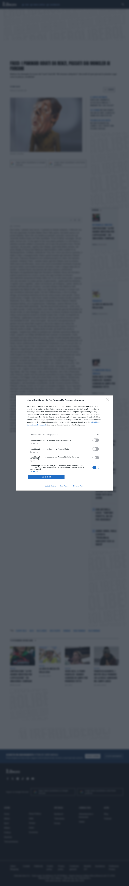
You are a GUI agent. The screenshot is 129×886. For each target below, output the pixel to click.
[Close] (108, 400)
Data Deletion (50, 486)
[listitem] (64, 434)
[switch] (95, 440)
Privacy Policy (78, 486)
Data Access (64, 486)
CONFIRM (46, 477)
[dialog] (64, 443)
